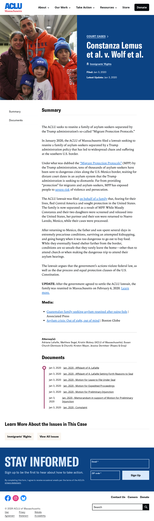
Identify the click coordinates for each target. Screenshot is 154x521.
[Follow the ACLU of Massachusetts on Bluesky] (23, 498)
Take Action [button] (84, 7)
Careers (133, 497)
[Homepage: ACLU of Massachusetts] (15, 7)
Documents (16, 120)
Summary (14, 111)
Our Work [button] (61, 7)
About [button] (42, 7)
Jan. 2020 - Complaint (75, 407)
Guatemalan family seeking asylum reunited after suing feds (87, 311)
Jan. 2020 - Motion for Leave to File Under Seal (89, 379)
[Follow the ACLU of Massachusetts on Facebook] (8, 498)
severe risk (62, 189)
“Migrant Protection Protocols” (101, 163)
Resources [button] (107, 7)
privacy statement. (13, 483)
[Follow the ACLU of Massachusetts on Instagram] (16, 498)
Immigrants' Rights (100, 63)
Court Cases (96, 36)
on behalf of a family (93, 199)
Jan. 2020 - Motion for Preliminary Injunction (88, 391)
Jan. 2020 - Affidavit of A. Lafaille (81, 367)
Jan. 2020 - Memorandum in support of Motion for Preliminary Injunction (97, 399)
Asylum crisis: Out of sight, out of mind (73, 320)
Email (95, 461)
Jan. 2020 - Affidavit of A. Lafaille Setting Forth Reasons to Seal (98, 373)
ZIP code (96, 473)
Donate (142, 7)
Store (126, 7)
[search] (146, 507)
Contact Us (118, 497)
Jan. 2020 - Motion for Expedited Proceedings (89, 385)
